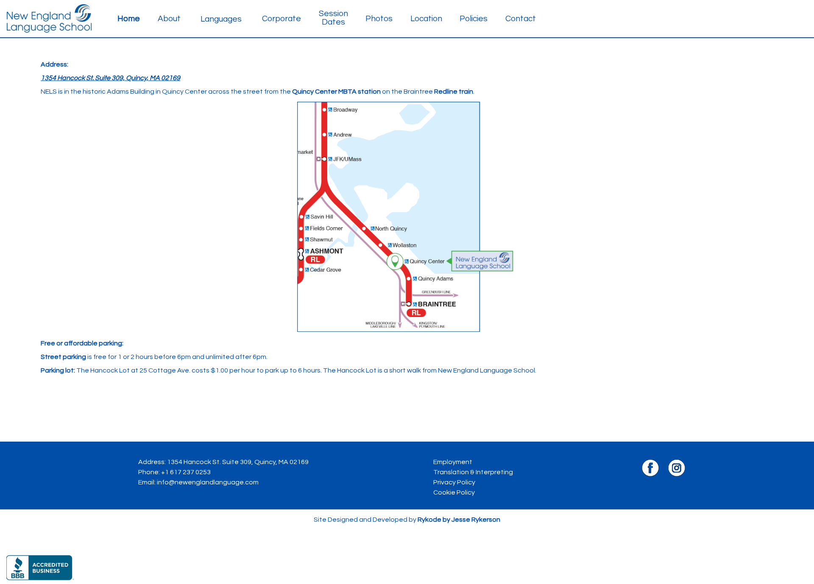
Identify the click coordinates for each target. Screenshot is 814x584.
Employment (452, 462)
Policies (474, 18)
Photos (379, 18)
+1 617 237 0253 (186, 472)
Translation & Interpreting (473, 472)
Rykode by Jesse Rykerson (459, 519)
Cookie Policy (454, 492)
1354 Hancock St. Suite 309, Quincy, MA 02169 (238, 462)
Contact (520, 18)
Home (128, 18)
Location (426, 18)
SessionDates (333, 17)
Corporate (281, 18)
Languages (221, 19)
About (169, 18)
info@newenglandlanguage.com (208, 482)
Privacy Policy (454, 482)
